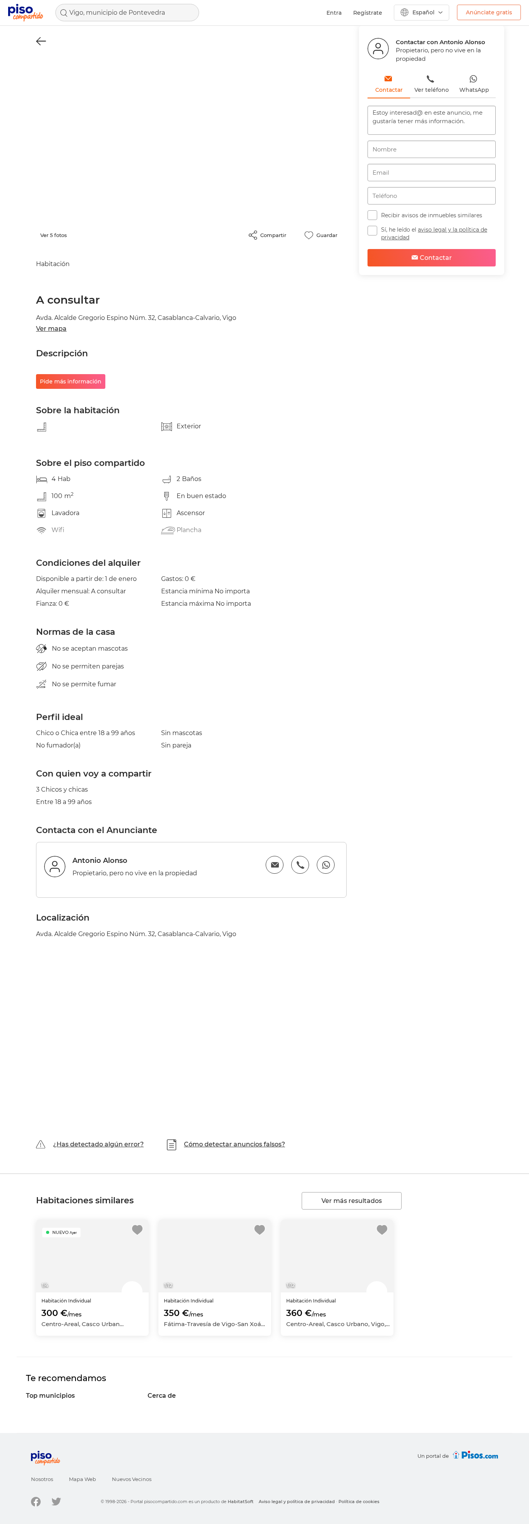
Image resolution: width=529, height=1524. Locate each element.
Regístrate (367, 12)
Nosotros (42, 1479)
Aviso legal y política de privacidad (297, 1501)
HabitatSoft (241, 1501)
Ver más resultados (351, 1200)
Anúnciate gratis (489, 12)
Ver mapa (51, 328)
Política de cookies (359, 1501)
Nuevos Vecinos (131, 1479)
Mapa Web (82, 1479)
